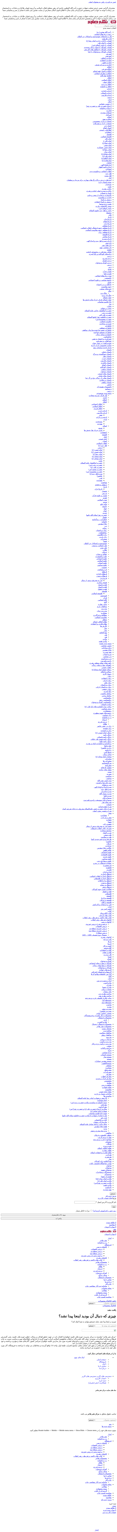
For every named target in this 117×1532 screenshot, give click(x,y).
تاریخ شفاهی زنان (105, 232)
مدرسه (109, 1037)
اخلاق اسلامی (106, 80)
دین (105, 526)
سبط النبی (108, 752)
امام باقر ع (107, 141)
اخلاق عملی (107, 82)
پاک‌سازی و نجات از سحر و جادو (100, 195)
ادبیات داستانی (106, 93)
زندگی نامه (107, 735)
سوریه (109, 774)
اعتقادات (108, 132)
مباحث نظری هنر (105, 996)
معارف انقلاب (106, 1076)
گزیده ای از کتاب (100, 1295)
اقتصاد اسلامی (106, 137)
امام (105, 437)
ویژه (105, 1129)
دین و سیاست (106, 659)
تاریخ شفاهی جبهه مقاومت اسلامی (98, 230)
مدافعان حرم (102, 606)
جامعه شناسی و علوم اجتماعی (100, 280)
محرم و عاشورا (106, 1011)
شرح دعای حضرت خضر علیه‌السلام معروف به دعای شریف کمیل (87, 809)
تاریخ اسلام (107, 221)
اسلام (109, 117)
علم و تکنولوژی (101, 556)
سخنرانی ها (107, 761)
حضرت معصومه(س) (104, 319)
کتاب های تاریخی (105, 915)
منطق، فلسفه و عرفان (103, 1135)
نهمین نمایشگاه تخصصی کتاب (100, 1163)
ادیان (110, 100)
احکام (109, 67)
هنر (105, 635)
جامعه (104, 506)
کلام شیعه (108, 948)
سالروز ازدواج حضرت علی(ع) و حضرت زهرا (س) (88, 1109)
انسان (104, 441)
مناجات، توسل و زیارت (103, 1094)
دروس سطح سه (96, 1253)
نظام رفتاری (107, 1150)
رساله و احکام (106, 672)
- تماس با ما (102, 1366)
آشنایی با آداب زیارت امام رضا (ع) (99, 41)
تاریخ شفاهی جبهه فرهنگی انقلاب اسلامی (96, 228)
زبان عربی (103, 537)
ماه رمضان (107, 992)
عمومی (104, 567)
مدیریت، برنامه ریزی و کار (102, 1044)
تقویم (105, 498)
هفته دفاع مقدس (100, 1126)
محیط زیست (107, 1029)
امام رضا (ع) (97, 454)
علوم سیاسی (102, 565)
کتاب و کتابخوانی (100, 1120)
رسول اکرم (107, 674)
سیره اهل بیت (106, 789)
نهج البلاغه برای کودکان (103, 1161)
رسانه (104, 528)
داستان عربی (107, 358)
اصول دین (108, 126)
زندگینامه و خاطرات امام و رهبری (99, 744)
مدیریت (104, 609)
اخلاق (109, 78)
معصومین (108, 1081)
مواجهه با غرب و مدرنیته (102, 1139)
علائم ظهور (107, 850)
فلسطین (108, 894)
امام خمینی (102, 439)
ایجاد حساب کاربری (105, 1198)
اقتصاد (109, 134)
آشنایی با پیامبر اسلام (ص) (102, 45)
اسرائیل (109, 115)
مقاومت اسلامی (101, 617)
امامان (109, 163)
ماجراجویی (107, 983)
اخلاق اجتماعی (96, 404)
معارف (109, 1074)
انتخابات (109, 169)
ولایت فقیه (103, 641)
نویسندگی (108, 1174)
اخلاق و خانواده (106, 86)
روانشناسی (102, 532)
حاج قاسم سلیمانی (104, 302)
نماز (105, 628)
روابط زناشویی (106, 693)
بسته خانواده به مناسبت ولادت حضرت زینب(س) (89, 1103)
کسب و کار (107, 946)
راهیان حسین (107, 667)
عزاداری (108, 846)
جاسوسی (108, 278)
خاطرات (108, 326)
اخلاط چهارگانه (106, 76)
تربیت (109, 256)
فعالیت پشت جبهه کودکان (102, 889)
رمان (110, 676)
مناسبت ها (108, 1096)
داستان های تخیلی (105, 376)
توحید (105, 502)
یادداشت (108, 1187)
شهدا (105, 541)
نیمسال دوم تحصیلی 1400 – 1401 (94, 935)
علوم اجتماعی (101, 559)
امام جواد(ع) (107, 143)
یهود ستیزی (107, 1190)
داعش (109, 385)
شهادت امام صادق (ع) (98, 1111)
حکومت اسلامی (106, 321)
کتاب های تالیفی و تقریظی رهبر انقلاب (97, 918)
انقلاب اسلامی (101, 443)
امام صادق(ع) (106, 154)
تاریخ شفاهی (107, 226)
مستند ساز (107, 1057)
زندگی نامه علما (106, 741)
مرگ (110, 1050)
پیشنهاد (109, 213)
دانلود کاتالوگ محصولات (107, 1301)
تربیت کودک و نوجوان (103, 263)
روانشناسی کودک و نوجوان (101, 702)
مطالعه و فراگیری (100, 615)
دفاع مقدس (102, 524)
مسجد (109, 1059)
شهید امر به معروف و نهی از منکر (99, 826)
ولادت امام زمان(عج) (104, 1179)
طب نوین (103, 548)
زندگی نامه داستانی (104, 737)
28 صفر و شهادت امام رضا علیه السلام (92, 1098)
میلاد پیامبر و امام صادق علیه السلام (93, 1124)
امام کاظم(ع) (106, 158)
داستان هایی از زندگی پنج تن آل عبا (98, 378)
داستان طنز (107, 356)
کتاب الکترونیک (106, 913)
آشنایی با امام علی (105, 43)
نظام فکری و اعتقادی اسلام (101, 1153)
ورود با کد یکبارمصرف (58, 1215)
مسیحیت (99, 422)
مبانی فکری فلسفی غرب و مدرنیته (98, 998)
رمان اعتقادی (106, 678)
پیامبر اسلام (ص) (105, 208)
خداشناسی (107, 337)
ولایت (105, 639)
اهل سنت (108, 176)
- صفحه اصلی (102, 1360)
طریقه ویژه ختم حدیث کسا (101, 839)
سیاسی (109, 778)
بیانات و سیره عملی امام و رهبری (99, 191)
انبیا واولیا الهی (106, 165)
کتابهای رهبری (106, 937)
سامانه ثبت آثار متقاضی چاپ (96, 1286)
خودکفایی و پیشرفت (104, 341)
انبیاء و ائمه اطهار (105, 167)
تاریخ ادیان (108, 219)
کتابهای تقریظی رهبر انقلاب (101, 920)
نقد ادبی (109, 1155)
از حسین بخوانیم (105, 104)
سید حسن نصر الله (104, 781)
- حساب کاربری (101, 1378)
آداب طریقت (107, 39)
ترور (110, 267)
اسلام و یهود (107, 119)
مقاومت (108, 1089)
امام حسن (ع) (97, 450)
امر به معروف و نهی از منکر (91, 580)
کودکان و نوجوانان (105, 968)
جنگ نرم (104, 293)
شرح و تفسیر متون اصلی (102, 811)
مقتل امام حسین (105, 1092)
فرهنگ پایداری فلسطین (103, 878)
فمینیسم (103, 596)
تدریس (104, 493)
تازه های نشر (107, 245)
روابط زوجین (107, 696)
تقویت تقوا (108, 274)
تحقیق (109, 250)
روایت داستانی (106, 704)
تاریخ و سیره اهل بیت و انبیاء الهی (99, 241)
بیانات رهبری (107, 189)
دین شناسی (107, 657)
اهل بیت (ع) (102, 445)
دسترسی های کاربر (97, 1376)
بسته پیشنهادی (101, 1293)
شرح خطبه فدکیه (105, 807)
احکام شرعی (107, 69)
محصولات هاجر (101, 1262)
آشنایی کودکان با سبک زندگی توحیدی (98, 47)
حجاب (109, 306)
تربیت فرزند (107, 258)
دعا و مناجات (107, 648)
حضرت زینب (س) (95, 465)
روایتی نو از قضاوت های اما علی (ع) (98, 707)
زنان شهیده (107, 728)
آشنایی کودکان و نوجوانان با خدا (100, 52)
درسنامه (108, 389)
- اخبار (104, 1364)
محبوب (109, 1005)
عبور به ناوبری (110, 2)
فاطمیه (109, 868)
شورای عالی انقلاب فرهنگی (101, 828)
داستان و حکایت (105, 380)
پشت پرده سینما (105, 204)
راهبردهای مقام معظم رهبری (100, 663)
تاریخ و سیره (107, 239)
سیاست (109, 776)
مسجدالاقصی (106, 1063)
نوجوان (109, 1166)
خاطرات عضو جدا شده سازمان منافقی (97, 330)
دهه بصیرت (107, 652)
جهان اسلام (107, 298)
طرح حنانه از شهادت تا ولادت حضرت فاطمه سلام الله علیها (84, 1116)
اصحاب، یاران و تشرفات (102, 123)
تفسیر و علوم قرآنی (99, 496)
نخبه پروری (107, 1146)
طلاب (105, 550)
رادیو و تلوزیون (106, 661)
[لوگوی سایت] (102, 24)
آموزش (109, 54)
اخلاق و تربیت (106, 84)
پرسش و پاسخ (106, 200)
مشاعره (104, 815)
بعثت (110, 187)
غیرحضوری (107, 865)
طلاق (105, 724)
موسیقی (108, 1142)
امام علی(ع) (107, 156)
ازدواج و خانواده (106, 108)
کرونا (110, 944)
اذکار (110, 102)
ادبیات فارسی (106, 95)
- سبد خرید (103, 1381)
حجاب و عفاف (106, 308)
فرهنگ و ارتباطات (105, 881)
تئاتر (110, 215)
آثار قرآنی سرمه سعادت (98, 395)
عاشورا (99, 476)
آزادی (105, 398)
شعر (100, 415)
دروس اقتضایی (101, 926)
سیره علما (108, 796)
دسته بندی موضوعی (104, 393)
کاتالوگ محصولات (109, 1306)
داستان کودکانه (106, 367)
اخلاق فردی (98, 408)
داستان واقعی (106, 382)
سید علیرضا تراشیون (104, 783)
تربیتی (109, 265)
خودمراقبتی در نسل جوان (102, 343)
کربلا (110, 942)
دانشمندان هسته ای (104, 387)
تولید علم (103, 504)
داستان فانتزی (106, 363)
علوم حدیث (107, 857)
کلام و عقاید (107, 952)
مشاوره (104, 613)
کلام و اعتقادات (106, 950)
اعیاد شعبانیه (102, 1100)
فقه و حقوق (102, 589)
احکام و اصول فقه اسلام (102, 71)
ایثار (110, 178)
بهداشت (104, 482)
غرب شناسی (102, 569)
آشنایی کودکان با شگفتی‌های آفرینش (98, 49)
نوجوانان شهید (106, 1170)
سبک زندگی (107, 754)
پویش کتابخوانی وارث (104, 206)
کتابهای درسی (106, 922)
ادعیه (110, 97)
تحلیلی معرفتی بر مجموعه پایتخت (99, 252)
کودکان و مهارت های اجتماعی (100, 963)
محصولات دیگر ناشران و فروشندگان (98, 1015)
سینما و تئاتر (107, 798)
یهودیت (99, 424)
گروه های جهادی (105, 970)
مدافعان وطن (106, 1035)
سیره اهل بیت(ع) (96, 474)
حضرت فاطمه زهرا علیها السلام (99, 317)
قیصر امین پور (106, 909)
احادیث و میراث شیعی (103, 65)
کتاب (110, 911)
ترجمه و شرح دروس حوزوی (96, 924)
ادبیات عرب (102, 411)
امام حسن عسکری (104, 147)
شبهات (109, 804)
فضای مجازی (102, 583)
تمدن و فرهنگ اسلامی (103, 276)
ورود (113, 1206)
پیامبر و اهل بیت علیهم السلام (100, 210)
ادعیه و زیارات (101, 417)
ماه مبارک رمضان (100, 1122)
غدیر (100, 478)
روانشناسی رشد (105, 700)
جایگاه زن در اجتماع (104, 284)
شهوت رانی (107, 824)
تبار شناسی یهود (106, 247)
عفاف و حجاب (101, 554)
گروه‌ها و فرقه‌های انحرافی (101, 972)
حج (110, 304)
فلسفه (104, 591)
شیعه (100, 428)
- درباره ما (103, 1368)
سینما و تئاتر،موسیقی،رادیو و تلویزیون (97, 800)
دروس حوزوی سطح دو (98, 928)
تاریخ (110, 217)
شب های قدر (107, 802)
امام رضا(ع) (107, 150)
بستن (114, 1506)
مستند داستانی (106, 1055)
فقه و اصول (102, 585)
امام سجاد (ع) (97, 456)
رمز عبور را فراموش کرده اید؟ (104, 1211)
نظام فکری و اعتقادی (99, 624)
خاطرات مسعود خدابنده (103, 332)
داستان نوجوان (106, 371)
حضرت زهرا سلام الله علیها (96, 515)
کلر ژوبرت (108, 955)
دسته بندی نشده (105, 643)
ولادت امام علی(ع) (104, 1181)
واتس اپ (58, 1218)
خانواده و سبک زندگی (104, 335)
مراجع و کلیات (106, 1048)
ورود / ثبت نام (106, 1500)
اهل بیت (108, 174)
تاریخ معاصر (107, 237)
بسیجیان (108, 184)
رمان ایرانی (107, 680)
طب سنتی (108, 835)
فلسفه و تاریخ (106, 898)
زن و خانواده (107, 717)
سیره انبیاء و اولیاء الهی (103, 787)
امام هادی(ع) (107, 160)
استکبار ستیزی (106, 113)
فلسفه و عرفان (106, 900)
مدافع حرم (107, 1031)
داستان (109, 350)
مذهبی (109, 1046)
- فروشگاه (103, 1362)
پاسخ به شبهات (106, 193)
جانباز (109, 282)
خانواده (104, 522)
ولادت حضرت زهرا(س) (103, 1183)
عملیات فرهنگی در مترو (102, 863)
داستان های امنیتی (105, 374)
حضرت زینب (107, 313)
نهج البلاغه (103, 633)
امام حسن (108, 145)
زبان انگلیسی (102, 535)
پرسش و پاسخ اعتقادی (103, 202)
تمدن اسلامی (102, 500)
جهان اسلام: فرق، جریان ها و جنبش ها (97, 300)
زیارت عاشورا (106, 748)
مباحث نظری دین (105, 994)
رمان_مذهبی (107, 689)
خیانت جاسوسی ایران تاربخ (101, 345)
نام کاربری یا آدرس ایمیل (106, 1202)
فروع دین (103, 578)
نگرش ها (103, 626)
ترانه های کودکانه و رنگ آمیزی (100, 254)
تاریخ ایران (108, 224)
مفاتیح (109, 1083)
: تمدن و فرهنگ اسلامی (103, 34)
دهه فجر (104, 1105)
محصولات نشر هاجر (104, 1026)
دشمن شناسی (106, 646)
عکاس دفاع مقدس (104, 848)
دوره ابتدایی (107, 654)
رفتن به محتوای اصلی (96, 2)
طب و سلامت (106, 837)
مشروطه (108, 1070)
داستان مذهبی (106, 369)
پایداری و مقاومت (105, 197)
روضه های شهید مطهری (102, 713)
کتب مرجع (108, 939)
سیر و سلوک (107, 785)
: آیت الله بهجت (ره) (104, 32)
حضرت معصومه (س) (94, 472)
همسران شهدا (106, 1176)
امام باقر (108, 139)
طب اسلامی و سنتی (99, 546)
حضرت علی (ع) (96, 467)
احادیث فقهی (107, 63)
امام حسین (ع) (96, 452)
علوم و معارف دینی (104, 861)
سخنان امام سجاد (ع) (104, 757)
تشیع (110, 269)
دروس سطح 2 (101, 933)
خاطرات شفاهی (105, 328)
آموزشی (108, 56)
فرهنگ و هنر (107, 887)
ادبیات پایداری (106, 91)
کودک (109, 959)
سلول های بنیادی (105, 770)
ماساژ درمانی (106, 989)
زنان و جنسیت (106, 730)
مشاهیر (109, 1066)
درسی (109, 391)
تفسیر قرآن (107, 271)
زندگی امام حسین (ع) (103, 733)
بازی (105, 1020)
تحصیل (104, 491)
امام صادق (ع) (97, 459)
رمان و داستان (101, 530)
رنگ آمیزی (108, 691)
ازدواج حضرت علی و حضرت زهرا (99, 106)
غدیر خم (104, 1118)
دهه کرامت (102, 1107)
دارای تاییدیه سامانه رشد (102, 348)
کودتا (110, 957)
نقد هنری (108, 1157)
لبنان (110, 978)
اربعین (100, 448)
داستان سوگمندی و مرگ (102, 354)
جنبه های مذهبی (105, 289)
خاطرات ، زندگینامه (99, 519)
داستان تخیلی (107, 352)
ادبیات (109, 89)
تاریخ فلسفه (107, 234)
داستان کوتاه (107, 365)
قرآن (105, 598)
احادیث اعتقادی (106, 60)
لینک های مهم (79, 1357)
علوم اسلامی (102, 561)
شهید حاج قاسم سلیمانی (98, 1113)
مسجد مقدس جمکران (103, 1061)
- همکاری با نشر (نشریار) (97, 1383)
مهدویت (99, 480)
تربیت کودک (107, 261)
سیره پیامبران (106, 791)
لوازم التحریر (102, 1022)
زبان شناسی (107, 715)
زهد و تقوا (108, 746)
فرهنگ (104, 572)
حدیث (105, 513)
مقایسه (109, 1497)
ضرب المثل (107, 833)
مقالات (104, 1290)
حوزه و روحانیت (105, 324)
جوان (105, 511)
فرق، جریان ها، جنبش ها (93, 430)
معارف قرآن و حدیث (104, 1079)
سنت (110, 772)
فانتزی (109, 870)
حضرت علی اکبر (105, 315)
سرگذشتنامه (107, 763)
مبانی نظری (102, 604)
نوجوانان (108, 1168)
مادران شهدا (107, 987)
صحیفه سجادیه (106, 831)
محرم (109, 1007)
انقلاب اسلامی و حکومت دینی (100, 171)
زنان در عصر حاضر (104, 726)
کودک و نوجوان (106, 961)
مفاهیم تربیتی (106, 1085)
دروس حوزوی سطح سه (98, 931)
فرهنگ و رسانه (106, 885)
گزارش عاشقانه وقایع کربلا (101, 974)
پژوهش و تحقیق (101, 485)
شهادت (109, 820)
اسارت (109, 110)
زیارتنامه (108, 750)
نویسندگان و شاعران (104, 1172)
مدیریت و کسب (106, 1042)
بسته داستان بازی (105, 182)
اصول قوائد (107, 128)
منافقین (109, 1133)
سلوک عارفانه (106, 767)
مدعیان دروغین (106, 1039)
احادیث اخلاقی (106, 58)
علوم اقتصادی (106, 854)
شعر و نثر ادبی (106, 818)
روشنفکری (107, 711)
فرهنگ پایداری (101, 574)
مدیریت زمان (102, 611)
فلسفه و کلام (106, 902)
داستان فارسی (106, 361)
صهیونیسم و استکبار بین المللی (95, 543)
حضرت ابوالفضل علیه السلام (91, 463)
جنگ (110, 291)
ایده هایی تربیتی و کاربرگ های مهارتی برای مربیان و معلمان (89, 180)
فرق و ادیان (107, 872)
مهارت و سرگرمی (105, 1137)
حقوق (105, 517)
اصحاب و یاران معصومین (102, 121)
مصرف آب (107, 1072)
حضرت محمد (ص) (95, 469)
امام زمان (108, 152)
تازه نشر (108, 243)
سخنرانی (103, 539)
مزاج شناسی (107, 1052)
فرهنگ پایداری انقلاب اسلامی (101, 876)
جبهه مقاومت (106, 287)
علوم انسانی (102, 563)
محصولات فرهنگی (105, 1018)
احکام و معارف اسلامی (103, 73)
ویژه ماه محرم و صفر (98, 1131)
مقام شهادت (107, 1087)
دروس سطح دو (96, 1251)
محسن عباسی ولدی (104, 1013)
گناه (105, 602)
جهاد (105, 509)
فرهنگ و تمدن (101, 576)
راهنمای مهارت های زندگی (102, 665)
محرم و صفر (107, 1009)
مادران (109, 985)
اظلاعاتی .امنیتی (105, 130)
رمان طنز (108, 683)
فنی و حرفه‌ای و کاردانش (102, 905)
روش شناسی (106, 709)
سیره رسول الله (105, 794)
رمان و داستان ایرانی (104, 687)
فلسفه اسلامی (96, 593)
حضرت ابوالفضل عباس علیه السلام (98, 311)
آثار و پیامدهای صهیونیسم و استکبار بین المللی (94, 36)
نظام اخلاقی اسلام (100, 622)
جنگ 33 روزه (107, 295)
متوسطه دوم (107, 1002)
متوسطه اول (107, 1000)
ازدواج (104, 720)
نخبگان (109, 1144)
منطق (104, 620)
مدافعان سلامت (105, 1033)
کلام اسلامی (102, 600)
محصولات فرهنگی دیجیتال (102, 1024)
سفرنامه (108, 765)
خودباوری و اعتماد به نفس (102, 339)
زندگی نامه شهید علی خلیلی (101, 739)
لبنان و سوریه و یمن (104, 981)
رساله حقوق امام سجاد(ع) (102, 670)
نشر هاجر (103, 1240)
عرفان (104, 552)
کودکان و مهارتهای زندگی (102, 965)
